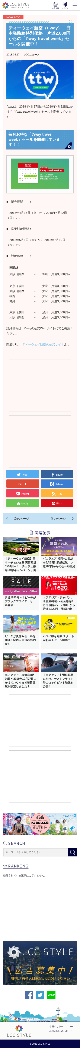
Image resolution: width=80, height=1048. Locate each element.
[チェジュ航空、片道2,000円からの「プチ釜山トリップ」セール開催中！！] (58, 519)
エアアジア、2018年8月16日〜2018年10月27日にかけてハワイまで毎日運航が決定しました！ (20, 680)
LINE (51, 995)
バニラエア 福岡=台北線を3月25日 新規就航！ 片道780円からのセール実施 (59, 562)
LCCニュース (31, 54)
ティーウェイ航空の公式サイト (43, 344)
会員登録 (55, 5)
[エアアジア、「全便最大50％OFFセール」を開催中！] (21, 519)
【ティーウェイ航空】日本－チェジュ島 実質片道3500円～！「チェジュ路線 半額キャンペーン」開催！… (20, 566)
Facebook (29, 995)
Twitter (40, 995)
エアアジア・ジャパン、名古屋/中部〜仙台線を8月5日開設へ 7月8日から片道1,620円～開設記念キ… (59, 605)
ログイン (65, 5)
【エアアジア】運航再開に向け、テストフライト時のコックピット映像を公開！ (58, 680)
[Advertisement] (40, 384)
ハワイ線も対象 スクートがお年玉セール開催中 (58, 638)
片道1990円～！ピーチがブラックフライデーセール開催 (20, 601)
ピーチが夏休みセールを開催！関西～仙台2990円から (20, 640)
